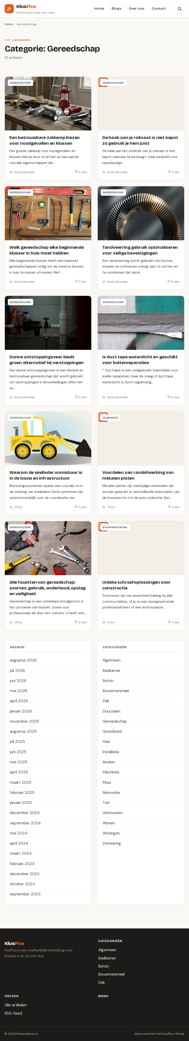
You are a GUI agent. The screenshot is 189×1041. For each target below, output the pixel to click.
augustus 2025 (23, 731)
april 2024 (19, 843)
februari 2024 (22, 863)
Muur (107, 782)
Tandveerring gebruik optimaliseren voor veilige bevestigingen (140, 250)
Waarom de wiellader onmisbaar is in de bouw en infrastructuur (45, 475)
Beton (108, 680)
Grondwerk (112, 731)
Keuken (109, 761)
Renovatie (111, 792)
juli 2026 (17, 670)
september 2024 (25, 823)
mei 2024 (18, 833)
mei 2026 (18, 690)
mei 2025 (18, 761)
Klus (26, 6)
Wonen (109, 823)
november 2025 (24, 721)
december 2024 (25, 812)
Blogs (116, 8)
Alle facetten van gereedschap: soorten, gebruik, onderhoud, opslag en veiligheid (47, 588)
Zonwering (112, 843)
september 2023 (25, 894)
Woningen (111, 833)
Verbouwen (113, 812)
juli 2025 (17, 741)
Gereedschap (115, 721)
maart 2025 (20, 782)
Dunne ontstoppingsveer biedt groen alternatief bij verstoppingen (46, 359)
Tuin (106, 802)
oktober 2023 (22, 883)
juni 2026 (18, 680)
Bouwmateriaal (116, 690)
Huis (106, 741)
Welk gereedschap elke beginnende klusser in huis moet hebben (46, 250)
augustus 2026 (23, 660)
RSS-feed (13, 1013)
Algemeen (112, 660)
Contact (159, 8)
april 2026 (19, 700)
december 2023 (24, 873)
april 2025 (19, 772)
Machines (111, 772)
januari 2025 (21, 802)
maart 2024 (21, 853)
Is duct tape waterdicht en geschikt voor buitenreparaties (140, 359)
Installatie (111, 751)
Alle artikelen (16, 1004)
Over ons (136, 8)
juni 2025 (18, 751)
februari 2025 (22, 792)
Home (99, 8)
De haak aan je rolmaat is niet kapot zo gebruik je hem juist (140, 140)
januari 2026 (21, 711)
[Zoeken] (179, 9)
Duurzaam (111, 711)
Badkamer (112, 670)
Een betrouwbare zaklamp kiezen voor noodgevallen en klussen (44, 140)
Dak (106, 700)
